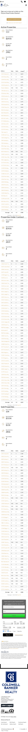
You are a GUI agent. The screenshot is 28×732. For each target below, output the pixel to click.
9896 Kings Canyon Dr (6, 146)
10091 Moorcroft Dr (6, 297)
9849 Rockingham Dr (6, 333)
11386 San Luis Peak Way (7, 173)
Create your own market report (15, 22)
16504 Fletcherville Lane (6, 481)
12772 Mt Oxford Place (6, 165)
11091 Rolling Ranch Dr (6, 170)
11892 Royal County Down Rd (8, 324)
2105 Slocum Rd (4, 123)
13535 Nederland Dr (5, 311)
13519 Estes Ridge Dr (6, 76)
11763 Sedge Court (5, 520)
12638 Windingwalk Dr (6, 168)
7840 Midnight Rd (5, 341)
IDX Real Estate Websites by (6, 729)
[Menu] (26, 5)
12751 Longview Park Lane (7, 589)
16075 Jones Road (5, 266)
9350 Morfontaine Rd (6, 377)
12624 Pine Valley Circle (6, 176)
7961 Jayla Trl (4, 132)
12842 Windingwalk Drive (7, 209)
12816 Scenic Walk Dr (6, 536)
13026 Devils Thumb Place (7, 263)
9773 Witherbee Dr (5, 121)
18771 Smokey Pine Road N (7, 349)
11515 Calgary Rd (5, 322)
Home (5, 631)
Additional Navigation (14, 666)
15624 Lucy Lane (5, 286)
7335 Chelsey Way (5, 486)
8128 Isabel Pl (4, 330)
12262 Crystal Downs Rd (6, 204)
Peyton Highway (5, 87)
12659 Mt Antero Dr (5, 570)
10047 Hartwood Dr (5, 462)
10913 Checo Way (5, 380)
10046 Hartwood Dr (5, 269)
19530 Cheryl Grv (5, 107)
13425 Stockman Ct (5, 101)
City (4, 621)
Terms (2, 730)
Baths (21, 621)
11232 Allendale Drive (6, 567)
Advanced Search (19, 634)
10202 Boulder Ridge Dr (6, 85)
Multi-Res (20, 631)
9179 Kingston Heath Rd (6, 358)
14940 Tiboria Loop (5, 498)
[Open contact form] (25, 1)
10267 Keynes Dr (5, 363)
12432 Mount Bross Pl (6, 366)
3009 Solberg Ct (5, 459)
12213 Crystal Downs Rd (6, 360)
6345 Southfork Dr (5, 302)
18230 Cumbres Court (6, 583)
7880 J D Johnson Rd (5, 522)
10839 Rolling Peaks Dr (6, 473)
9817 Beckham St (5, 561)
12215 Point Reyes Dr (6, 82)
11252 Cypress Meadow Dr (7, 500)
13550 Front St (4, 572)
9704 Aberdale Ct (5, 484)
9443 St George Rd (5, 495)
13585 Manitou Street (6, 506)
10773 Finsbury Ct (5, 464)
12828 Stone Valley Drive (7, 514)
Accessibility (23, 729)
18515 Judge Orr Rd (5, 294)
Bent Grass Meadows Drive (7, 575)
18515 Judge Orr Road (6, 291)
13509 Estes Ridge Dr (6, 374)
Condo (9, 631)
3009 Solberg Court (5, 470)
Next (18, 215)
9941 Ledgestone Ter (6, 159)
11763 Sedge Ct (4, 517)
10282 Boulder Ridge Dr (6, 96)
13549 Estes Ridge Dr (6, 79)
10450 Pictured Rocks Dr (7, 184)
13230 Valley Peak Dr (6, 193)
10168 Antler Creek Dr (6, 308)
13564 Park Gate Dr (5, 179)
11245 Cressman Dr (5, 355)
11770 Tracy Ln (4, 371)
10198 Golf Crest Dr (5, 134)
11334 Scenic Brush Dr (6, 399)
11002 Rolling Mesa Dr (6, 206)
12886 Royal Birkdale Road (7, 489)
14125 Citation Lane (5, 299)
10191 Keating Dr (5, 393)
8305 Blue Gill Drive (5, 201)
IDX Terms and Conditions (13, 648)
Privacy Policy (13, 716)
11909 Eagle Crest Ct (6, 275)
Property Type (6, 629)
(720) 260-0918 (4, 701)
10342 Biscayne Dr (5, 525)
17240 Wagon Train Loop (7, 528)
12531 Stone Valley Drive (7, 316)
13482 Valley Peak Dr (6, 556)
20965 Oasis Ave (5, 288)
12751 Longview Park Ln (6, 586)
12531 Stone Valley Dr (6, 319)
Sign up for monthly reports (14, 19)
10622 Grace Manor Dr (6, 456)
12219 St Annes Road (6, 126)
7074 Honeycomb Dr (6, 534)
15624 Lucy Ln (4, 277)
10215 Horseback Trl (6, 313)
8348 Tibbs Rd (4, 99)
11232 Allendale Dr (5, 564)
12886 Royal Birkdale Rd (6, 492)
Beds (15, 621)
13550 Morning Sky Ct (6, 338)
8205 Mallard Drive (5, 151)
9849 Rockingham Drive (6, 327)
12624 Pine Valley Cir (6, 148)
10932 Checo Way (5, 157)
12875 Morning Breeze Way (7, 385)
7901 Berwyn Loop (5, 90)
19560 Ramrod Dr (5, 550)
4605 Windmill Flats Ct (6, 115)
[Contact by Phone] (22, 1)
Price (4, 625)
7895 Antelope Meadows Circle (8, 143)
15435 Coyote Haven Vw (7, 154)
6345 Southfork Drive (6, 305)
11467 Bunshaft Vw (5, 539)
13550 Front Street (5, 578)
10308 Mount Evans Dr (6, 344)
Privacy (6, 730)
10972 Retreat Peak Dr (6, 74)
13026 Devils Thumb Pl (6, 283)
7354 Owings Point (5, 137)
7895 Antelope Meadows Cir (7, 140)
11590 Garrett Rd (5, 198)
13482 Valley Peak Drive (6, 558)
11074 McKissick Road (6, 475)
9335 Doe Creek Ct (5, 280)
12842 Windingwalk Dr (6, 182)
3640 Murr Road (5, 467)
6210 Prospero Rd (5, 547)
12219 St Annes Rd (5, 129)
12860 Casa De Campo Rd (7, 335)
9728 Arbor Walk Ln (5, 93)
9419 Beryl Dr (4, 195)
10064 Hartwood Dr (5, 187)
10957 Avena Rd (5, 453)
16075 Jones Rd (4, 272)
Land (14, 631)
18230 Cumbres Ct (5, 581)
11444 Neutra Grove (6, 531)
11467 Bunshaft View (6, 545)
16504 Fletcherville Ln (6, 478)
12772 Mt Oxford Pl (5, 162)
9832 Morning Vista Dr (6, 110)
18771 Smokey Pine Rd (6, 346)
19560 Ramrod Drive (6, 553)
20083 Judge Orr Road (6, 369)
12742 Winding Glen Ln (6, 396)
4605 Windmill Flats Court (7, 112)
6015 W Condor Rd (5, 118)
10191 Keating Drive (6, 391)
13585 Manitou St (5, 503)
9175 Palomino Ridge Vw (7, 509)
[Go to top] (24, 723)
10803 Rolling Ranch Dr (6, 190)
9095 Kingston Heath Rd (6, 352)
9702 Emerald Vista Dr (6, 104)
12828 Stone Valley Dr (6, 511)
